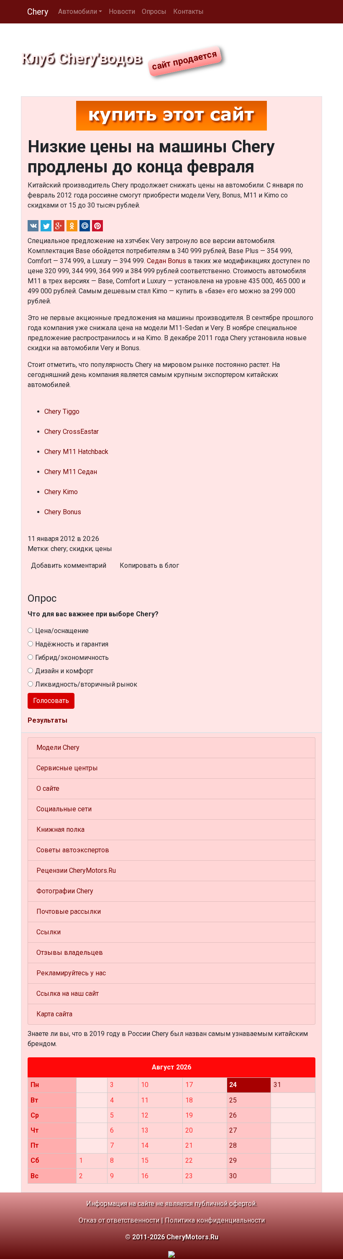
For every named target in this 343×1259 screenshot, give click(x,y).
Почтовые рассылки (68, 911)
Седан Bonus (166, 261)
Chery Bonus (62, 512)
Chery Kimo (61, 492)
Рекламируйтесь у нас (71, 973)
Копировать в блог (149, 565)
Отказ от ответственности (119, 1220)
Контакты (188, 11)
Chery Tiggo (61, 411)
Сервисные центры (67, 768)
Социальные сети (64, 809)
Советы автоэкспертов (72, 850)
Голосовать (51, 701)
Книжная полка (60, 829)
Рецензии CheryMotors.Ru (76, 870)
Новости (122, 11)
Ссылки (48, 932)
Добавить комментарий (68, 565)
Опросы (154, 11)
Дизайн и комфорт (64, 671)
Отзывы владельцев (69, 952)
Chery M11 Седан (70, 472)
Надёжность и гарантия (71, 644)
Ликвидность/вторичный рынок (86, 684)
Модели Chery (57, 747)
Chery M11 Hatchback (76, 452)
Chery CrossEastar (71, 432)
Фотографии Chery (64, 891)
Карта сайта (54, 1014)
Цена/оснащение (62, 631)
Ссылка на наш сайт (67, 993)
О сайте (47, 788)
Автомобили (77, 11)
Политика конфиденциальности (215, 1220)
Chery (37, 12)
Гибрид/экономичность (72, 658)
